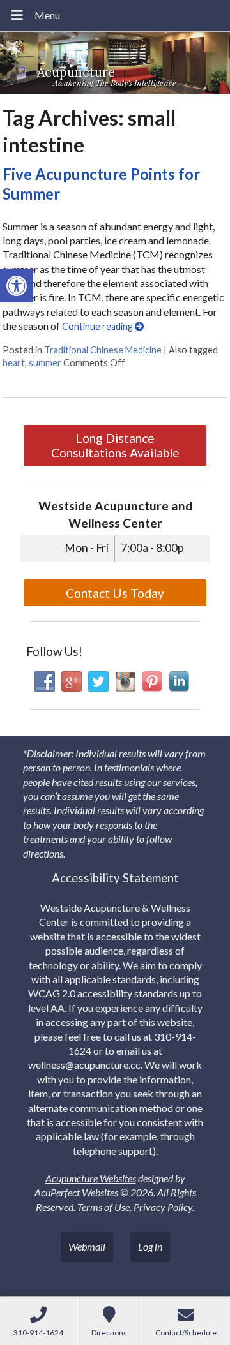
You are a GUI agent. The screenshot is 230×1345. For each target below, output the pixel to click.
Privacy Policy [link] (163, 1207)
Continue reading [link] (98, 326)
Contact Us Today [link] (115, 593)
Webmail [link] (86, 1246)
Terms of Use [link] (103, 1207)
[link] (16, 285)
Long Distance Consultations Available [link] (115, 445)
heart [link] (14, 362)
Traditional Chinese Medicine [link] (103, 350)
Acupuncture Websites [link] (90, 1178)
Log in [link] (150, 1246)
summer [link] (45, 362)
